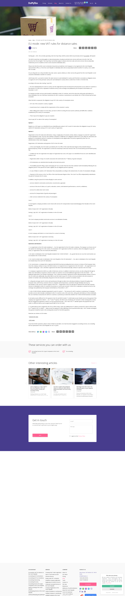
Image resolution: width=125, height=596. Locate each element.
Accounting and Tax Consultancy (36, 578)
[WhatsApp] (85, 3)
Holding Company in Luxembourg (53, 593)
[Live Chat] (38, 332)
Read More (108, 583)
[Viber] (49, 332)
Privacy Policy (81, 436)
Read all (93, 363)
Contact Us (68, 3)
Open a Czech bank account (52, 574)
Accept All (112, 586)
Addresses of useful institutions (69, 588)
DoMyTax (34, 48)
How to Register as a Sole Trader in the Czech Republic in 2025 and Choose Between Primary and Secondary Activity (38, 388)
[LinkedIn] (82, 591)
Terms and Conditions (67, 594)
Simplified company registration (53, 580)
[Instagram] (85, 591)
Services (50, 3)
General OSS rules (33, 317)
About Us (61, 3)
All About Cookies (115, 592)
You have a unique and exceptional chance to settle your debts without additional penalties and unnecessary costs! (62, 388)
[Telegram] (87, 3)
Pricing (44, 3)
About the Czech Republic (68, 590)
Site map (64, 584)
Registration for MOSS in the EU (53, 582)
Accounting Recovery (33, 582)
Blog (55, 3)
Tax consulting (69, 351)
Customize (112, 589)
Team (63, 580)
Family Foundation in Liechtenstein (54, 591)
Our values (64, 574)
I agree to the (78, 436)
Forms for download (67, 592)
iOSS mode (32, 320)
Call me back (88, 584)
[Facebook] (43, 332)
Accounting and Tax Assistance (36, 576)
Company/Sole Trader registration (53, 572)
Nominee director (50, 576)
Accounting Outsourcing (34, 580)
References (65, 586)
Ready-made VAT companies (52, 578)
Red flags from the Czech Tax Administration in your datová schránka (85, 388)
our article (86, 56)
